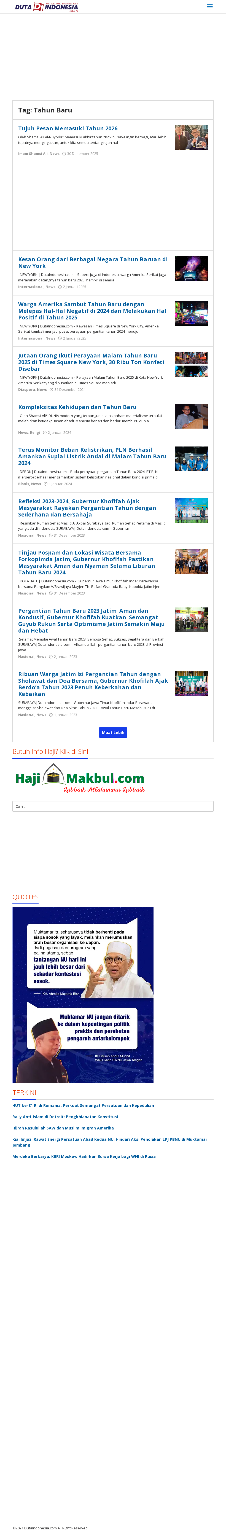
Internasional (31, 286)
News (55, 153)
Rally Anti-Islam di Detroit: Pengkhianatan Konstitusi (65, 1116)
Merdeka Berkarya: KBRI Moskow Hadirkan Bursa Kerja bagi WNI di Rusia (84, 1156)
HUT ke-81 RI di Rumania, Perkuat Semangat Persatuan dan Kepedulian (83, 1105)
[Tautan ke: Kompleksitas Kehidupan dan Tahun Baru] (191, 415)
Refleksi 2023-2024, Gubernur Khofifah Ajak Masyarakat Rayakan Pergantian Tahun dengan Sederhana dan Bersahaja (87, 507)
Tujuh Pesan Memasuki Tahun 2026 (67, 128)
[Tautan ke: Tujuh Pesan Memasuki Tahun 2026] (191, 136)
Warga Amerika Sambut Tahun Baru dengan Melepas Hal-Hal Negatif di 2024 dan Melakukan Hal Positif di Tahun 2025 (92, 310)
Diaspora (26, 389)
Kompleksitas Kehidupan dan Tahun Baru (77, 407)
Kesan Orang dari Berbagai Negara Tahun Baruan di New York (93, 262)
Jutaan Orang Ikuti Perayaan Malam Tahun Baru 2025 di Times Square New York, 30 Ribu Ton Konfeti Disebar (91, 362)
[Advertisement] (119, 57)
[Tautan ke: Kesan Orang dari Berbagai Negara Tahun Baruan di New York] (191, 268)
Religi (35, 432)
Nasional (26, 535)
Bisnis (23, 483)
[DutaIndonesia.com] (46, 6)
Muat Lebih (113, 732)
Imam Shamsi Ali (33, 153)
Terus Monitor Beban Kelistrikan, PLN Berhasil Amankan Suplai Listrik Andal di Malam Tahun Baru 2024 (92, 456)
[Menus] (210, 6)
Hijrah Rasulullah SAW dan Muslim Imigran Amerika (63, 1128)
